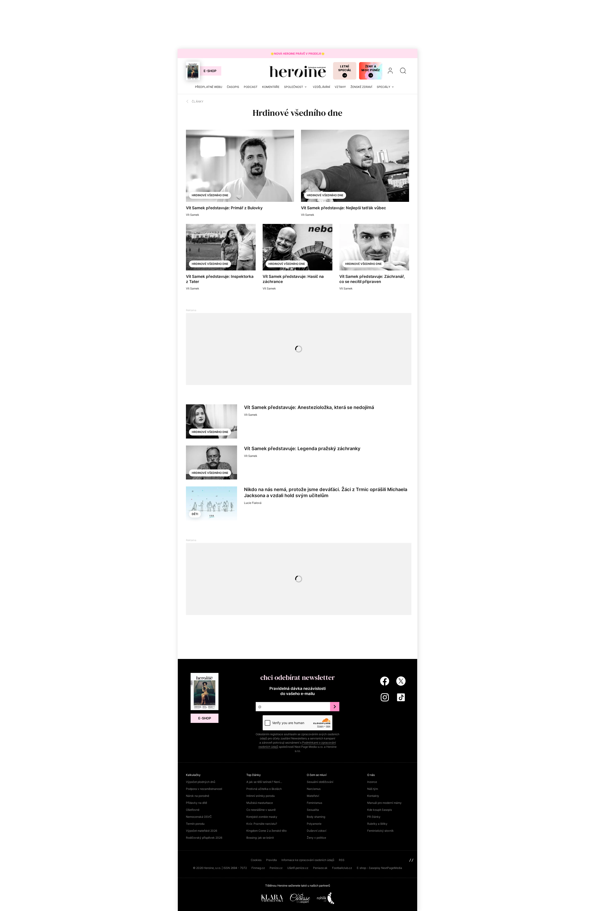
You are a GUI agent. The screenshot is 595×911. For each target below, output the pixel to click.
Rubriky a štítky (377, 823)
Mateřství (313, 796)
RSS (341, 860)
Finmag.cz (258, 868)
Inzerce (372, 782)
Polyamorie (314, 823)
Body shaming (316, 816)
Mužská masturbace (259, 803)
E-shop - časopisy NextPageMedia (379, 868)
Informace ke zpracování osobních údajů (307, 860)
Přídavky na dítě (196, 803)
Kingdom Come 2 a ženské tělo (266, 830)
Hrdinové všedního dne (210, 195)
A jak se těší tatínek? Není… (264, 782)
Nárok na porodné (197, 796)
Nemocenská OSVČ (199, 816)
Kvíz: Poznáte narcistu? (261, 823)
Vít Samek (192, 214)
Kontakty (373, 796)
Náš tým (372, 789)
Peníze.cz (276, 868)
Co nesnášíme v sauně (261, 809)
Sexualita (313, 809)
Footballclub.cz (342, 868)
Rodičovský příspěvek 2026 (204, 837)
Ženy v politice (316, 837)
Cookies (256, 860)
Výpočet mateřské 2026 (201, 830)
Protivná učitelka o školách (264, 789)
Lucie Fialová (252, 503)
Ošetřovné (192, 809)
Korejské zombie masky (261, 816)
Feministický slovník (380, 830)
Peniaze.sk (320, 868)
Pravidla (271, 860)
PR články (373, 816)
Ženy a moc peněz (370, 68)
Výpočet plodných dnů (200, 782)
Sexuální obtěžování (320, 782)
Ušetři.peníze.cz (297, 868)
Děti (195, 514)
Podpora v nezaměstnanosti (204, 789)
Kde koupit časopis (379, 809)
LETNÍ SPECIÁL (344, 68)
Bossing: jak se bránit (260, 837)
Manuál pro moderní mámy (384, 803)
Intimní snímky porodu (260, 796)
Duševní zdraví (316, 830)
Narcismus (314, 789)
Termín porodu (195, 823)
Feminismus (314, 803)
